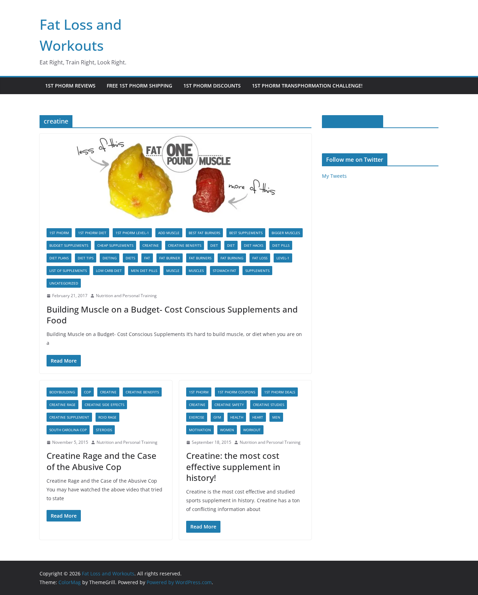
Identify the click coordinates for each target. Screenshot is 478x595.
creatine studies (268, 404)
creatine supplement (69, 417)
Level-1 (282, 257)
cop (87, 392)
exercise (196, 417)
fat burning (231, 257)
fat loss (259, 257)
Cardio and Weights (352, 121)
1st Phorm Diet (92, 232)
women (227, 429)
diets (130, 257)
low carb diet (109, 270)
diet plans (59, 257)
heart (257, 417)
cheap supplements (115, 245)
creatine (150, 245)
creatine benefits (184, 245)
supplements (257, 270)
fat (147, 257)
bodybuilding (62, 392)
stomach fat (224, 270)
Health (236, 417)
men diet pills (144, 270)
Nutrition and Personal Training (126, 296)
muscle (173, 270)
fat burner (169, 257)
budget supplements (68, 245)
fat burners (200, 257)
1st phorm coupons (236, 392)
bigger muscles (286, 232)
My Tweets (334, 176)
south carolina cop (68, 429)
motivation (200, 429)
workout (252, 429)
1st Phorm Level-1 (132, 232)
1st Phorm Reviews (70, 85)
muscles (196, 270)
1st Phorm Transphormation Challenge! (307, 85)
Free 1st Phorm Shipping (139, 85)
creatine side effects (104, 404)
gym (217, 417)
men (276, 417)
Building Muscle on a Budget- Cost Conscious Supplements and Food (172, 314)
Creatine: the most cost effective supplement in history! (233, 466)
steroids (104, 429)
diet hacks (253, 245)
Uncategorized (63, 283)
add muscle (169, 232)
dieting (110, 257)
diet (214, 245)
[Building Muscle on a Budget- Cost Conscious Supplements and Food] (175, 177)
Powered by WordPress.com (179, 582)
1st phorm (59, 232)
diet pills (280, 245)
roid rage (107, 417)
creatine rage (62, 404)
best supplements (245, 232)
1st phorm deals (279, 392)
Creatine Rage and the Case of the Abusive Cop (101, 461)
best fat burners (204, 232)
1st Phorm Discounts (212, 85)
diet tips (85, 257)
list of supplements (68, 270)
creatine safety (229, 404)
